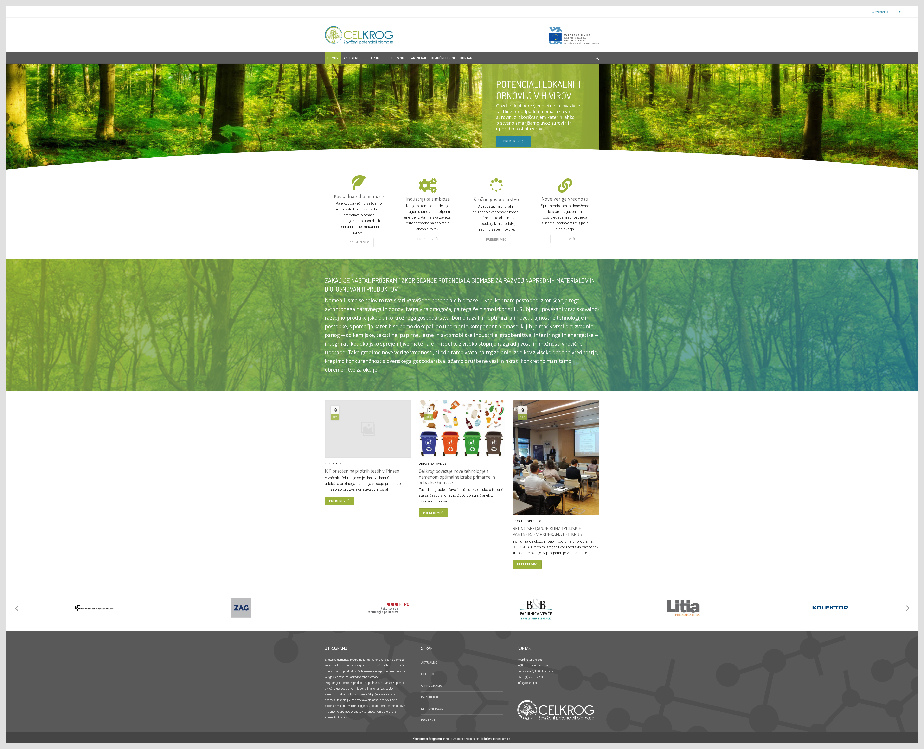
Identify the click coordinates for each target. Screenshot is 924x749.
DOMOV (332, 58)
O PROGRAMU (394, 58)
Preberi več (513, 147)
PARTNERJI (418, 58)
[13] (93, 608)
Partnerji (429, 697)
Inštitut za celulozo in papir (461, 739)
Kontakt (467, 58)
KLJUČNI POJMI (443, 58)
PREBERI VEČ (496, 239)
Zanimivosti (334, 463)
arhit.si (506, 739)
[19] (683, 608)
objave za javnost (433, 463)
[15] (241, 608)
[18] (535, 608)
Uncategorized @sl (529, 521)
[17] (388, 608)
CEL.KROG (372, 58)
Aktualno (429, 662)
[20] (830, 608)
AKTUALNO (351, 58)
